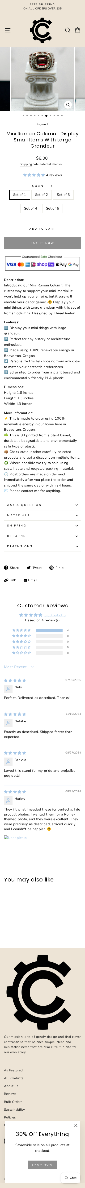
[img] (15, 680)
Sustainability (14, 1109)
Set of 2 (41, 194)
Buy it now (43, 243)
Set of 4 (30, 208)
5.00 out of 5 (55, 615)
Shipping (26, 164)
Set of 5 (52, 208)
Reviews (10, 1094)
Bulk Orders (13, 1102)
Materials (18, 515)
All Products (13, 1078)
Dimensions (20, 546)
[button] (34, 175)
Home (41, 124)
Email (32, 580)
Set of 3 (63, 194)
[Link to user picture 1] (15, 846)
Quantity (42, 186)
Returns (16, 536)
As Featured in (15, 1070)
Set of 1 (19, 194)
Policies (10, 1117)
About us (11, 1086)
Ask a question (24, 505)
